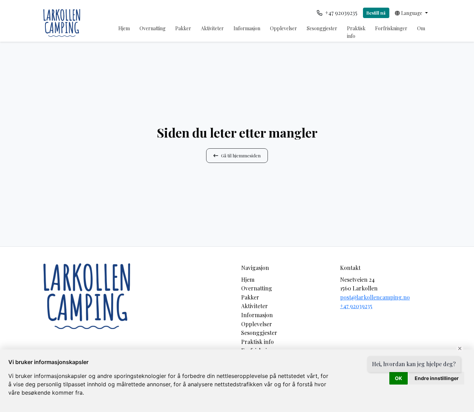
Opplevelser (283, 28)
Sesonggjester (322, 28)
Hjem (124, 28)
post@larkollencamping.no (375, 297)
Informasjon (247, 28)
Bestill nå (376, 13)
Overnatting (152, 28)
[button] (411, 13)
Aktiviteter (212, 28)
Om (421, 28)
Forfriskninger (391, 28)
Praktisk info (356, 32)
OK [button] (398, 378)
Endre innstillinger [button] (437, 378)
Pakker (183, 28)
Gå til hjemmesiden (241, 155)
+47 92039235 (356, 306)
